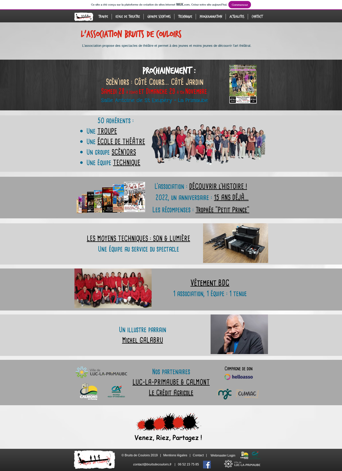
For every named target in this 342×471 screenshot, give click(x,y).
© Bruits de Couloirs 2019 (140, 455)
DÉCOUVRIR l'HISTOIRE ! (218, 186)
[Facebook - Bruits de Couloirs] (207, 464)
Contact (198, 455)
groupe (115, 152)
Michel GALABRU (142, 340)
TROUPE (107, 131)
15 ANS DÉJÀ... (231, 197)
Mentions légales (175, 455)
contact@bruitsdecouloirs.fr (152, 464)
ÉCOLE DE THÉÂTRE (121, 141)
